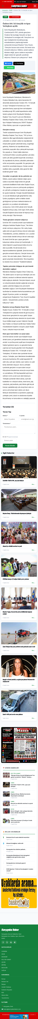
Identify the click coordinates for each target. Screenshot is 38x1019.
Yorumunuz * (7, 423)
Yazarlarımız (5, 998)
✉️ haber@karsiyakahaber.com (11, 1009)
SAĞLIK (4, 970)
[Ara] (2, 6)
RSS (3, 992)
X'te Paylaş (19, 63)
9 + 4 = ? (10, 437)
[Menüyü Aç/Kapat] (35, 6)
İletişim (4, 984)
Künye (3, 979)
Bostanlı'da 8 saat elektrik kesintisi (17, 837)
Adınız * (5, 415)
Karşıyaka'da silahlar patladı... (16, 849)
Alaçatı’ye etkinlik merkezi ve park (22, 803)
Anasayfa (5, 10)
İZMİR (10, 10)
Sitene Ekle (5, 995)
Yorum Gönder (10, 445)
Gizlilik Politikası (6, 987)
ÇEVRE (3, 962)
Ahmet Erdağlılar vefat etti (14, 843)
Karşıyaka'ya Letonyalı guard (16, 863)
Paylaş (9, 63)
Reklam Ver (5, 981)
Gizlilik (32, 1014)
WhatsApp (10, 67)
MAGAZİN (4, 967)
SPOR (3, 954)
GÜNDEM (4, 951)
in (11, 942)
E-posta (22, 415)
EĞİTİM (4, 965)
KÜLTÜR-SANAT (6, 959)
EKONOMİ (4, 957)
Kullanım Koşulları (7, 990)
